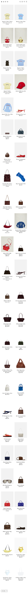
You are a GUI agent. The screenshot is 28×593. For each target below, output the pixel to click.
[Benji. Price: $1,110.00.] (21, 499)
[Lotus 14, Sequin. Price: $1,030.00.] (7, 384)
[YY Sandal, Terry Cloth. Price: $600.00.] (7, 407)
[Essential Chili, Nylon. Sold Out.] (7, 221)
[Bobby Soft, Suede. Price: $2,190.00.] (7, 315)
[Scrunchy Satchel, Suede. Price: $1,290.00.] (21, 291)
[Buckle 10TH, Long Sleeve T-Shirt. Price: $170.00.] (21, 221)
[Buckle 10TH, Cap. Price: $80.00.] (21, 82)
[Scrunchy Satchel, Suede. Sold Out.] (7, 267)
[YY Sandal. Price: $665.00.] (21, 105)
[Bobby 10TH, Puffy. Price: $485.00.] (7, 244)
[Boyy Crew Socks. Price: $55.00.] (21, 174)
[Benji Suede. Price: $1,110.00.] (21, 127)
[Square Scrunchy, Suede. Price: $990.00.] (21, 244)
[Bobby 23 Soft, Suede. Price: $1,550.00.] (21, 315)
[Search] (20, 1)
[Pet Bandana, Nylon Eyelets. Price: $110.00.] (21, 545)
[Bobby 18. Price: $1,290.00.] (21, 198)
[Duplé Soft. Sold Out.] (7, 198)
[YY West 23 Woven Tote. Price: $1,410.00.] (7, 361)
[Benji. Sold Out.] (7, 499)
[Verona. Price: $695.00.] (21, 150)
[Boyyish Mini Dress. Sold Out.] (7, 105)
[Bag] (22, 1)
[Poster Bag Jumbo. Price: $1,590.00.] (21, 361)
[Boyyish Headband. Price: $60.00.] (7, 127)
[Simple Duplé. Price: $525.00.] (21, 430)
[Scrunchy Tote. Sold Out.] (7, 174)
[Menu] (26, 1)
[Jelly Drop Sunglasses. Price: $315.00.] (7, 476)
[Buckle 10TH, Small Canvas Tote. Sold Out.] (21, 35)
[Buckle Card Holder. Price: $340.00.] (21, 453)
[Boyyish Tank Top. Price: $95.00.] (7, 59)
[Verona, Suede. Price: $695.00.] (21, 522)
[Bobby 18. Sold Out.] (7, 291)
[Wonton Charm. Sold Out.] (7, 150)
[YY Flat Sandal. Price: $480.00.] (7, 430)
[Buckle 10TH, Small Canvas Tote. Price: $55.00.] (7, 35)
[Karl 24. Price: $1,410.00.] (21, 407)
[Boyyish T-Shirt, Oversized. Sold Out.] (21, 59)
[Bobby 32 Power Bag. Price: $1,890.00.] (7, 522)
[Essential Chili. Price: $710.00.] (7, 545)
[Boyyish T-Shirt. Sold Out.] (7, 12)
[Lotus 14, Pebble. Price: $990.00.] (21, 384)
